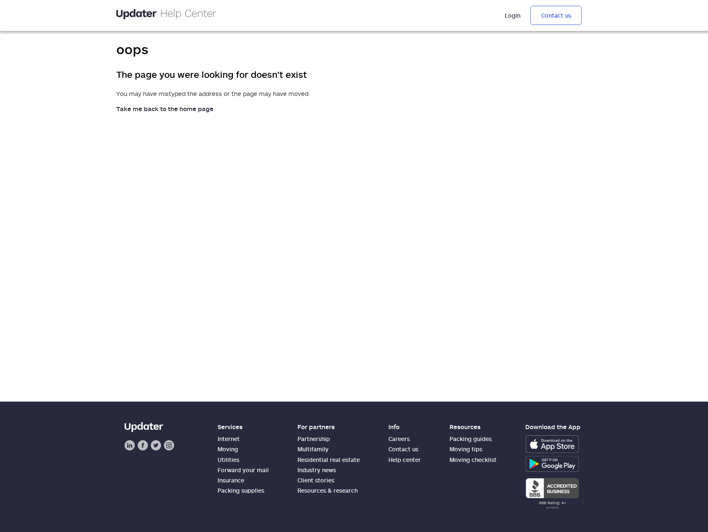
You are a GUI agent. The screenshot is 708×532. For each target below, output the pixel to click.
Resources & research (327, 490)
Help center (404, 459)
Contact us (556, 15)
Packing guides (470, 438)
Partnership (313, 438)
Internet (229, 438)
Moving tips (465, 449)
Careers (399, 438)
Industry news (316, 469)
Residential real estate (328, 459)
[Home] (166, 15)
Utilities (228, 459)
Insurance (231, 480)
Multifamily (313, 449)
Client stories (315, 480)
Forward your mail (243, 469)
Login (512, 15)
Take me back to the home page (164, 108)
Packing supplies (241, 490)
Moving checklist (473, 459)
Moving (228, 449)
